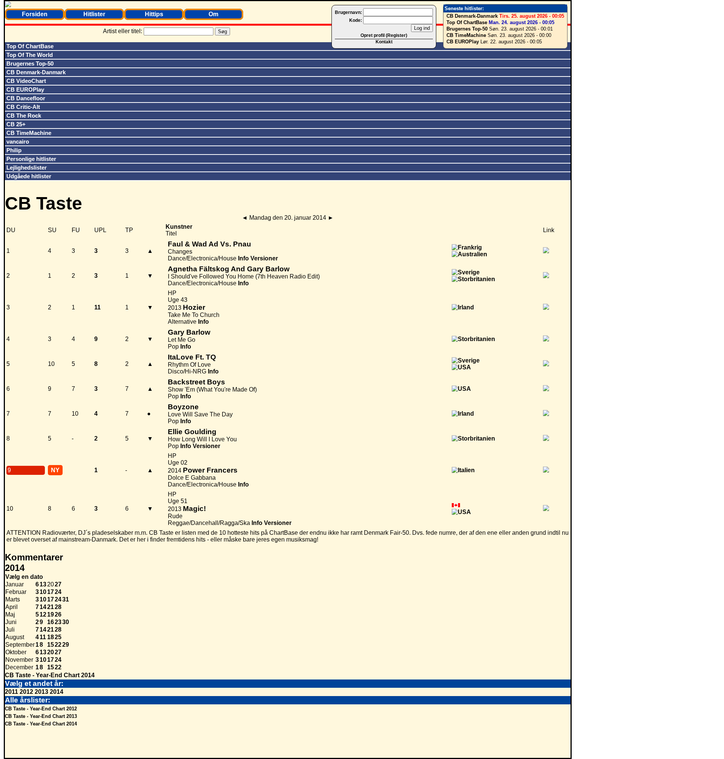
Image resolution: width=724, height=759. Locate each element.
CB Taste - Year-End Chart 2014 (50, 675)
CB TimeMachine (466, 35)
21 (50, 607)
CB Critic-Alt (23, 107)
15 (50, 644)
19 (50, 614)
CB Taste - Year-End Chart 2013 (41, 716)
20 (50, 652)
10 (43, 592)
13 (43, 584)
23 (58, 622)
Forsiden (35, 14)
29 (65, 644)
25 (58, 637)
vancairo (17, 141)
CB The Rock (23, 115)
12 (43, 614)
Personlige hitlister (31, 159)
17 (50, 592)
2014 (56, 692)
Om (213, 14)
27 (58, 584)
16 (50, 622)
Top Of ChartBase (466, 22)
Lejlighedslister (26, 167)
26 (58, 614)
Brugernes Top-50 (467, 29)
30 (65, 622)
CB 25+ (16, 124)
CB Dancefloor (25, 98)
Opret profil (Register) (383, 35)
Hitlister (94, 14)
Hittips (154, 14)
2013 (41, 692)
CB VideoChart (26, 81)
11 (43, 637)
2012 (26, 692)
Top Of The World (29, 55)
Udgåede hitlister (28, 176)
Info (243, 258)
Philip (13, 150)
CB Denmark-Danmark (472, 16)
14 (43, 607)
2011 (11, 692)
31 (65, 599)
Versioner (264, 258)
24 (58, 592)
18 (50, 637)
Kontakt (384, 41)
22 (58, 644)
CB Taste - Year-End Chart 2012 (41, 709)
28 (58, 607)
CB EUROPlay (462, 41)
